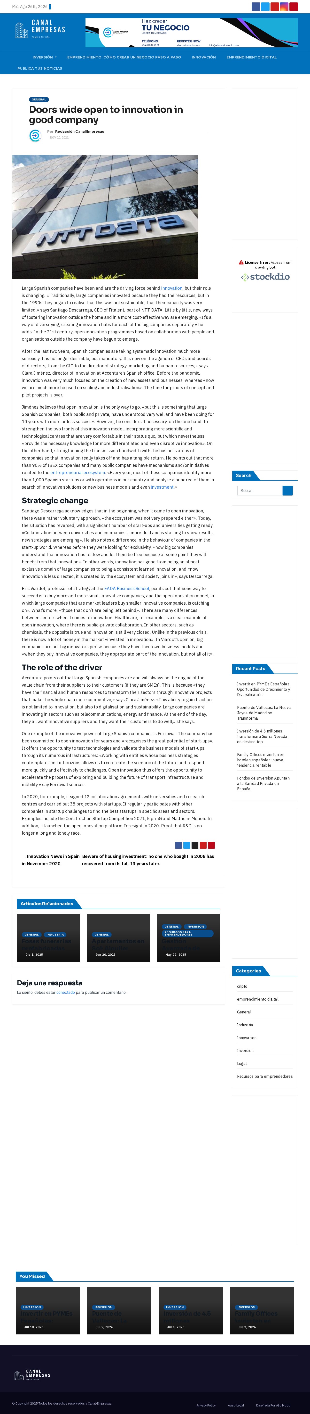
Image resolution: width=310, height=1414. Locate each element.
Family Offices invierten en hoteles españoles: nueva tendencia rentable (260, 760)
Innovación (204, 57)
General (39, 99)
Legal (242, 1063)
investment (162, 487)
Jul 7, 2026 (247, 1327)
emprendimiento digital (258, 999)
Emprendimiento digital (251, 57)
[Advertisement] (265, 164)
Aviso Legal (236, 1405)
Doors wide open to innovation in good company (106, 115)
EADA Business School (126, 588)
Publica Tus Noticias (39, 68)
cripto (242, 986)
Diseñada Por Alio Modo (273, 1405)
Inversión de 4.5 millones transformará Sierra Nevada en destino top (262, 736)
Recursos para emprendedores (178, 933)
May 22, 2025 (176, 954)
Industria (55, 934)
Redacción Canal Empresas (79, 131)
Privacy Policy (206, 1405)
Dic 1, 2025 (34, 954)
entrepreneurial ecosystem (77, 472)
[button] (296, 62)
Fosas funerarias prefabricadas (46, 945)
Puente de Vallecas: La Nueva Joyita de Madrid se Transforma (264, 713)
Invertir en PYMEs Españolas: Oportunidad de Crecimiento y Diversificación (264, 689)
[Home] (19, 58)
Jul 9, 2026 (104, 1327)
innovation (171, 288)
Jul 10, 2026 (34, 1327)
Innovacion (247, 1037)
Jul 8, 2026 (176, 1327)
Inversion (195, 926)
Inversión (43, 57)
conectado (65, 992)
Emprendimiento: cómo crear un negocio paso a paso (124, 57)
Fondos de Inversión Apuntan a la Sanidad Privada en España (263, 783)
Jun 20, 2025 (106, 954)
